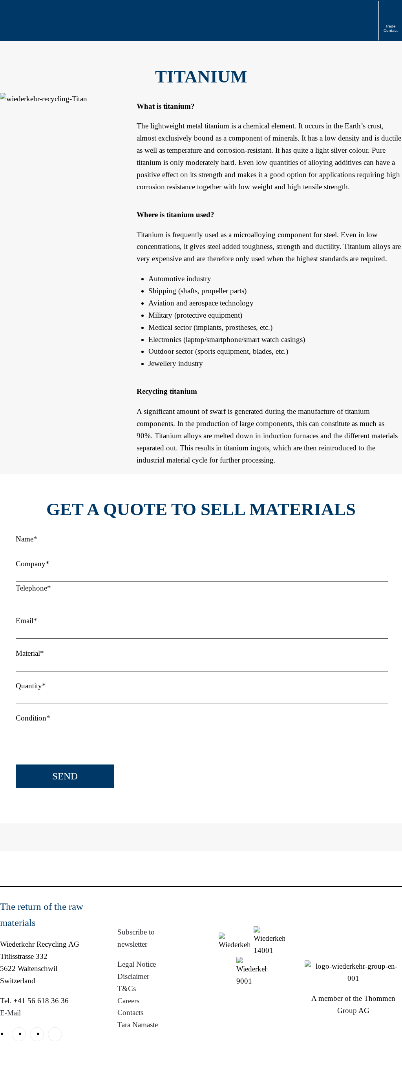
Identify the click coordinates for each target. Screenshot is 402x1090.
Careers (128, 1001)
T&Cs (126, 988)
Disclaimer (133, 976)
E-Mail (10, 1013)
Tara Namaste (137, 1025)
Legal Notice (136, 964)
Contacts (130, 1012)
